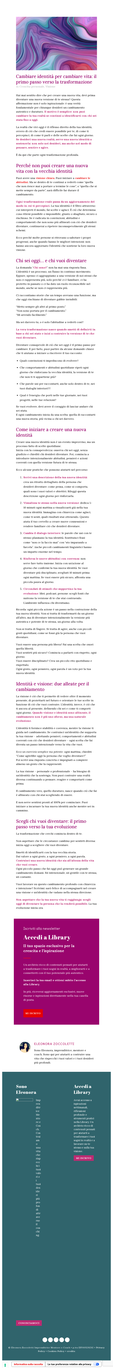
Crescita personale (31, 86)
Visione (50, 86)
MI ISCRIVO (33, 1013)
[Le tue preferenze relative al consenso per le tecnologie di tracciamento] (5, 1365)
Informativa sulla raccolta (28, 1364)
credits (71, 1351)
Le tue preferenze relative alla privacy (69, 1364)
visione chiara (45, 178)
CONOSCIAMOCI (28, 1323)
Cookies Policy (56, 1351)
